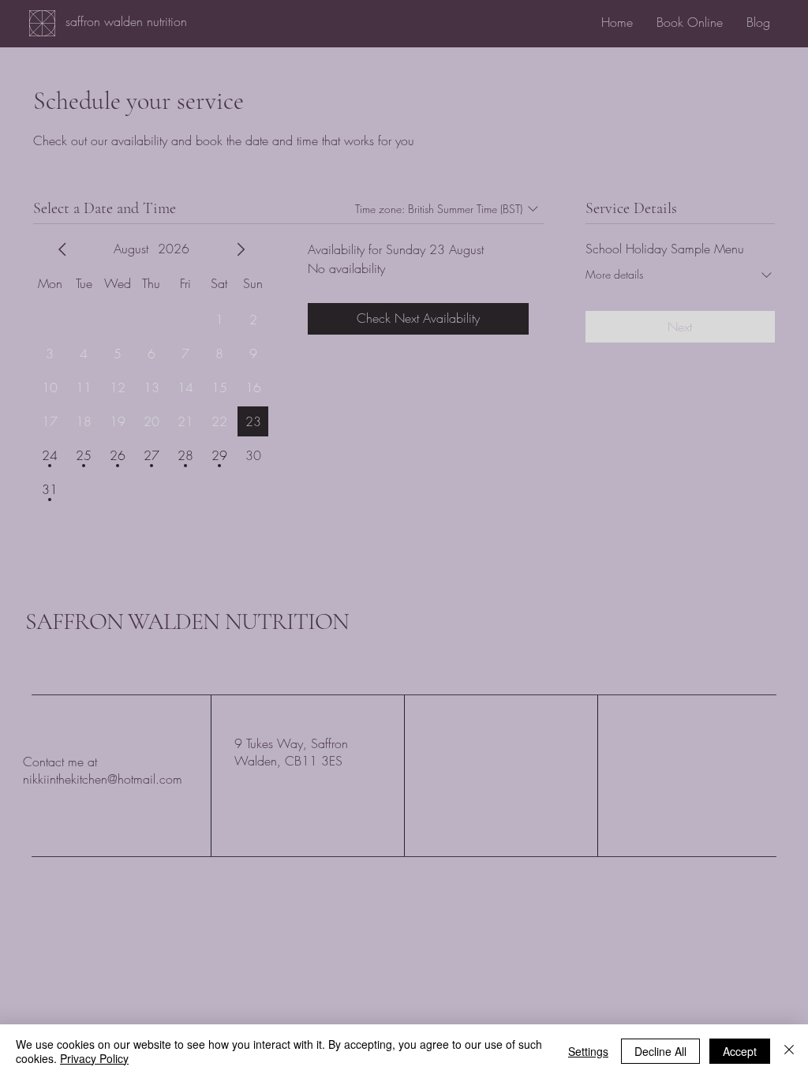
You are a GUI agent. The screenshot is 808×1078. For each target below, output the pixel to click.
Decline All (660, 1051)
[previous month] (62, 249)
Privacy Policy (94, 1058)
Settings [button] (588, 1051)
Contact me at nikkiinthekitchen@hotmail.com (102, 770)
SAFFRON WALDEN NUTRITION (187, 621)
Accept (740, 1051)
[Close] (789, 1051)
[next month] (240, 249)
